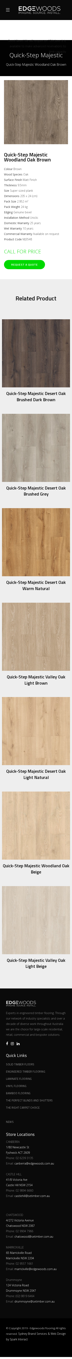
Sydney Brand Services (32, 1334)
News (10, 1122)
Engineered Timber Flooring (25, 1072)
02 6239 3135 (24, 1158)
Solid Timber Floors (20, 1064)
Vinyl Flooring (16, 1086)
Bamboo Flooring (18, 1093)
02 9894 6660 (24, 1190)
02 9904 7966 (24, 1231)
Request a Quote (24, 264)
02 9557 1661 (24, 1263)
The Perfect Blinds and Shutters (29, 1100)
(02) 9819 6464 (25, 1296)
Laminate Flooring (19, 1079)
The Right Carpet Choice (23, 1108)
